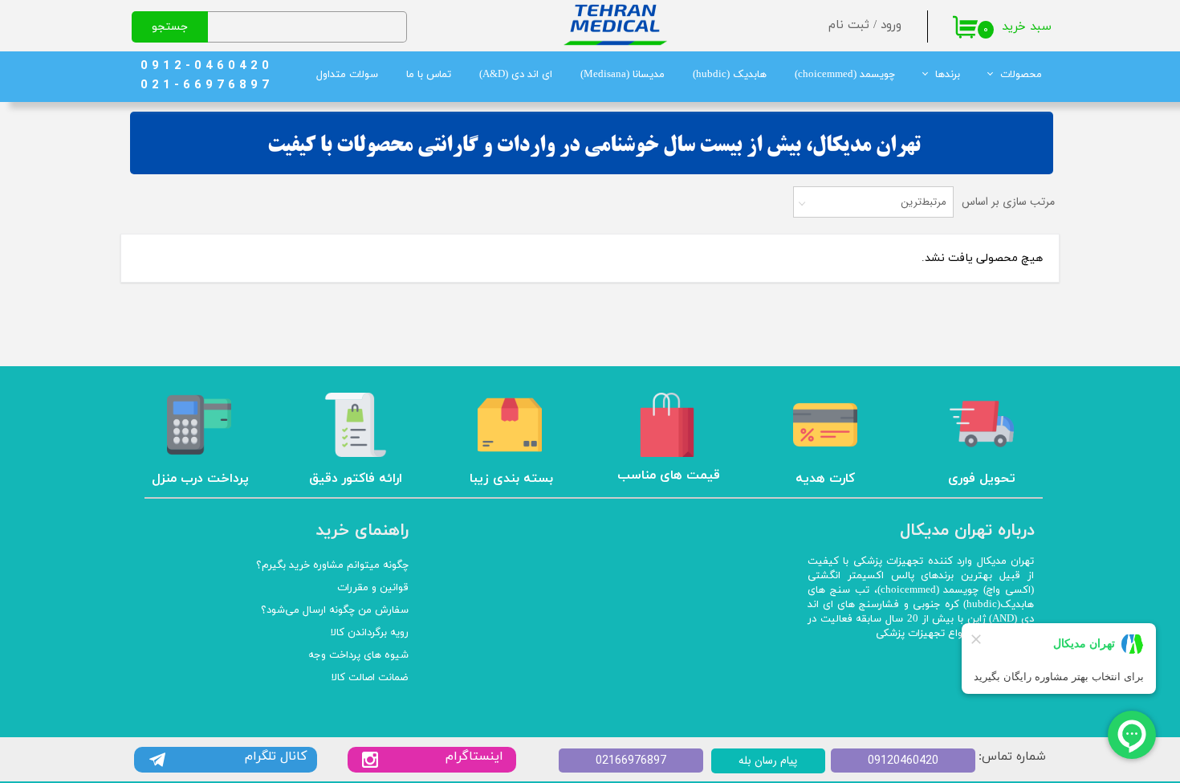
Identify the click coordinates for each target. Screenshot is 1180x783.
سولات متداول (347, 74)
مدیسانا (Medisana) (622, 74)
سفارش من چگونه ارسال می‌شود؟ (335, 610)
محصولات (1021, 74)
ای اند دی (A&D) (515, 74)
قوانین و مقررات (373, 588)
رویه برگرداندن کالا (370, 633)
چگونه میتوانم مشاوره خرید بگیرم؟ (332, 565)
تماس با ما (428, 74)
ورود (891, 25)
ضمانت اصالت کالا (370, 678)
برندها (947, 74)
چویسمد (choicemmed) (845, 74)
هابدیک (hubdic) (730, 74)
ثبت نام (848, 25)
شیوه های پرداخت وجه (358, 655)
